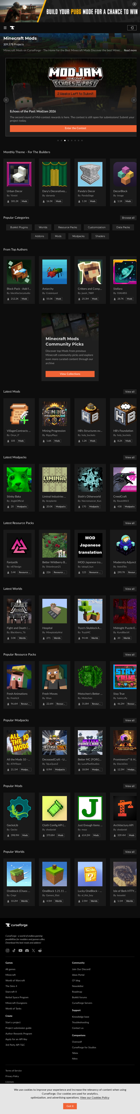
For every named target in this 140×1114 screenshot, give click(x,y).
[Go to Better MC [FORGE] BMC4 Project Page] (90, 751)
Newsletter (77, 986)
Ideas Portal (78, 975)
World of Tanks (13, 1009)
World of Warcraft (15, 980)
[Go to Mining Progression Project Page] (54, 422)
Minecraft (10, 975)
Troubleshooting (80, 1022)
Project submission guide (18, 1028)
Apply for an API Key (16, 1039)
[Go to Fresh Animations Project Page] (19, 685)
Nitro (75, 1059)
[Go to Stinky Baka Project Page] (19, 488)
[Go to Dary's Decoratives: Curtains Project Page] (54, 182)
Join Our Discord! (81, 969)
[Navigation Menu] (5, 27)
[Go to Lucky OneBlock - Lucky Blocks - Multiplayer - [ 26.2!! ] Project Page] (90, 882)
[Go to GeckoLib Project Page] (19, 816)
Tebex (75, 1053)
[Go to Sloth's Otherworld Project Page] (90, 488)
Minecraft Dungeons (16, 1003)
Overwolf (77, 1042)
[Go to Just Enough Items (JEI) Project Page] (90, 816)
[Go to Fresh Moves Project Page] (54, 685)
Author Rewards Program (18, 1034)
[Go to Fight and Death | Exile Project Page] (19, 619)
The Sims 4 (11, 986)
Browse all (128, 217)
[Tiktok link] (14, 950)
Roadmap (77, 992)
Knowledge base (80, 1017)
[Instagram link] (7, 950)
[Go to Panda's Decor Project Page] (90, 182)
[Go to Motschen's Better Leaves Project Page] (90, 685)
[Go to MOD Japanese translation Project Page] (90, 553)
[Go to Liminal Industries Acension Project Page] (54, 488)
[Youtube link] (20, 950)
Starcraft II (11, 992)
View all (130, 391)
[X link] (33, 950)
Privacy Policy (12, 1076)
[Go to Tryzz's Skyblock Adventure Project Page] (90, 619)
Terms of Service (13, 1071)
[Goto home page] (12, 27)
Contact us (77, 1028)
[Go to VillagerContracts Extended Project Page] (19, 422)
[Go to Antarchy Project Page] (54, 280)
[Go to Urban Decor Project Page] (19, 182)
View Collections (70, 374)
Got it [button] (70, 1106)
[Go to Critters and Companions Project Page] (90, 280)
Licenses (9, 1082)
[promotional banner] (70, 11)
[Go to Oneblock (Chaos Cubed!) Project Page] (19, 882)
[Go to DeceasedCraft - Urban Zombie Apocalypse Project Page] (54, 751)
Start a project (12, 1022)
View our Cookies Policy (94, 1097)
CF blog (76, 980)
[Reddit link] (40, 950)
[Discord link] (27, 950)
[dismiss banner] (134, 4)
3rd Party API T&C (15, 1045)
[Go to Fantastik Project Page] (19, 553)
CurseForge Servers (82, 1003)
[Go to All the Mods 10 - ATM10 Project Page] (19, 751)
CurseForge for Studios (84, 1047)
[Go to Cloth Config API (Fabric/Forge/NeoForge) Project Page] (54, 816)
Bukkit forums (79, 997)
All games (10, 969)
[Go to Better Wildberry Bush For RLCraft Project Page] (54, 553)
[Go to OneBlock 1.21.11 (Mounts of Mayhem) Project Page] (54, 882)
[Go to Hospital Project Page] (54, 619)
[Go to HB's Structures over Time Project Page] (90, 422)
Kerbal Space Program (17, 997)
